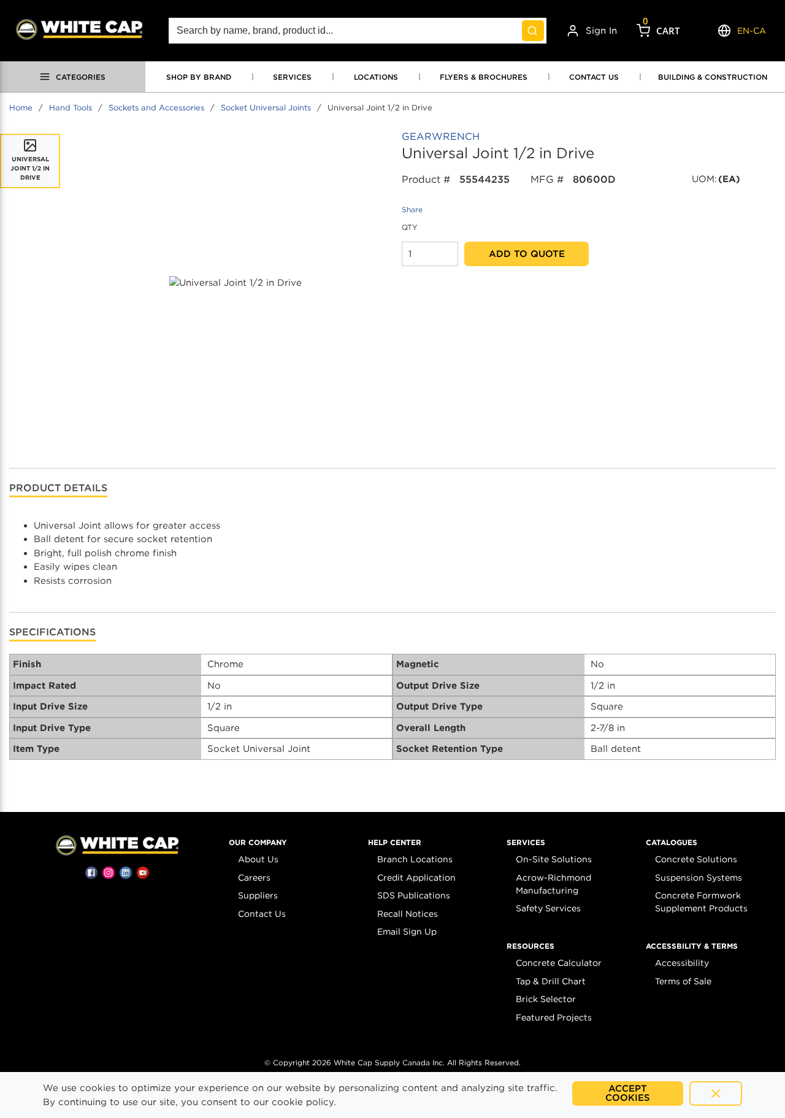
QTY (410, 227)
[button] (258, 842)
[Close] (715, 1093)
